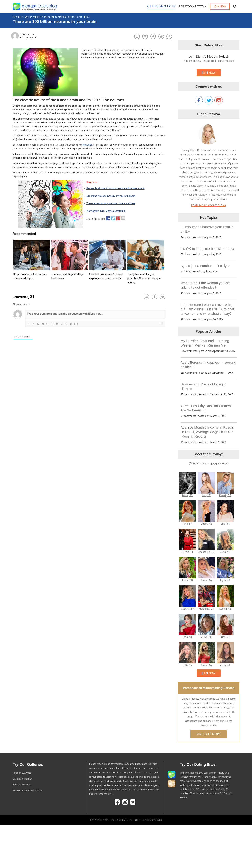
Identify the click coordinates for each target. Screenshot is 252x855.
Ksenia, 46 (225, 608)
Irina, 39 (187, 523)
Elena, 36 (206, 580)
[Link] (66, 324)
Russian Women (22, 772)
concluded (86, 144)
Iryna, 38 (225, 580)
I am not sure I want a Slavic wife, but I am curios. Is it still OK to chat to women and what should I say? (207, 309)
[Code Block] (62, 324)
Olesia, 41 (187, 552)
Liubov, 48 (206, 523)
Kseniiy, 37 (225, 495)
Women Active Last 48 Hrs (27, 790)
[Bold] (28, 324)
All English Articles (27, 16)
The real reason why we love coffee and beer (110, 203)
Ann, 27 (206, 495)
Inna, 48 (187, 637)
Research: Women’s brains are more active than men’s (115, 188)
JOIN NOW (208, 73)
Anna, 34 (225, 665)
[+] (76, 324)
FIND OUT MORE (209, 734)
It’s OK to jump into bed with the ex (207, 249)
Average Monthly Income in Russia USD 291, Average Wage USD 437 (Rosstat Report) (207, 432)
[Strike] (42, 324)
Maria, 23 (187, 495)
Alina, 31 (225, 552)
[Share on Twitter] (112, 218)
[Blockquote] (57, 324)
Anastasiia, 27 (206, 552)
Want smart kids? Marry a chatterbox (106, 211)
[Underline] (38, 324)
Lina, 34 (225, 523)
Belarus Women (22, 784)
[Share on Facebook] (107, 218)
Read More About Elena (208, 205)
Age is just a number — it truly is (205, 266)
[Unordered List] (52, 324)
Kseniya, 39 (187, 608)
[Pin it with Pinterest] (117, 218)
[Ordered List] (47, 324)
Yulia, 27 (187, 665)
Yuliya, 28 (206, 637)
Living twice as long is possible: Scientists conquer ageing (144, 278)
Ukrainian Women (22, 778)
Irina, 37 (225, 637)
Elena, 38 (187, 580)
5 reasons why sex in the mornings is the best (110, 196)
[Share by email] (122, 218)
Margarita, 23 (206, 608)
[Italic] (33, 324)
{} (71, 324)
